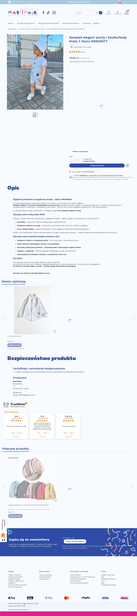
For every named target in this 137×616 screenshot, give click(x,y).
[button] (100, 12)
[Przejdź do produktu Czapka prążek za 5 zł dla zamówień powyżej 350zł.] (33, 479)
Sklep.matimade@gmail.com (24, 395)
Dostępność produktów (78, 579)
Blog (102, 583)
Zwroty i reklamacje (15, 587)
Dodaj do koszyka (97, 165)
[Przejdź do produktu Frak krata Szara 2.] (32, 310)
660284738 (17, 393)
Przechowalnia (44, 579)
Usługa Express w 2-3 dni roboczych (82, 577)
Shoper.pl (24, 609)
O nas (103, 581)
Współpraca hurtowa (108, 579)
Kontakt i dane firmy (108, 575)
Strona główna (12, 29)
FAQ (102, 577)
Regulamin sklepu (14, 579)
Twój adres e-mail (68, 538)
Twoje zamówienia (45, 575)
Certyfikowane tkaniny (108, 585)
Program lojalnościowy (16, 581)
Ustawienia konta (45, 577)
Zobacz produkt (14, 345)
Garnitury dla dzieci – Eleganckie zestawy (32, 29)
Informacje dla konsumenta (17, 585)
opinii (22, 406)
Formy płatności (75, 575)
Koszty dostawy (75, 581)
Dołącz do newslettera (75, 541)
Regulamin (11, 583)
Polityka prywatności (15, 577)
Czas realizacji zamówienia (79, 583)
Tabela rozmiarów (80, 151)
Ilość (71, 156)
